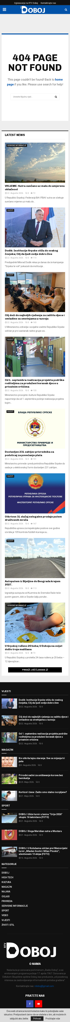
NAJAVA (6, 891)
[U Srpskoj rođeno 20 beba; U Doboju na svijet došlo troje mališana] (35, 623)
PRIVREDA (7, 901)
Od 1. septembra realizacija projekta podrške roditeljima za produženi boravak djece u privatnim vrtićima (34, 383)
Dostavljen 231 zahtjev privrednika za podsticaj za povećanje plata (29, 453)
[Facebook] (29, 1003)
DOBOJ (5, 872)
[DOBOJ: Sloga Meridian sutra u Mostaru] (9, 835)
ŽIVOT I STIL (8, 925)
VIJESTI (10, 210)
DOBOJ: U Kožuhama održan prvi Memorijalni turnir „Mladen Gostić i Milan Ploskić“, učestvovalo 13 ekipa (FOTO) (43, 851)
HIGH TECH (7, 877)
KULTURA (6, 882)
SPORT (5, 910)
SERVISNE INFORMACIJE (16, 145)
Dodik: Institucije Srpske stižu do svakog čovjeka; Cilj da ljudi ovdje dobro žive (31, 252)
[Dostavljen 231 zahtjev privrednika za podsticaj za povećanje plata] (35, 429)
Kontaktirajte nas (48, 3)
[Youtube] (38, 1003)
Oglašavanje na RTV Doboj (26, 3)
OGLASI (6, 896)
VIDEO (5, 915)
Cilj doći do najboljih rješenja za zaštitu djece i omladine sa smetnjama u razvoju (35, 317)
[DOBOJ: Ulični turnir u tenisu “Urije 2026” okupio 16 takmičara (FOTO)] (9, 818)
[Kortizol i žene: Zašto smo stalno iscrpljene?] (9, 796)
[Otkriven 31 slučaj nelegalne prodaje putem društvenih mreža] (35, 493)
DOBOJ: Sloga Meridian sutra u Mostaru (40, 831)
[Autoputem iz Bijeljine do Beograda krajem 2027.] (35, 558)
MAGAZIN (7, 887)
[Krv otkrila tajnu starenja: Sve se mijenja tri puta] (9, 762)
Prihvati (37, 1018)
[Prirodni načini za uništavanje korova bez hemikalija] (9, 779)
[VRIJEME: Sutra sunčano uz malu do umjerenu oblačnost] (35, 163)
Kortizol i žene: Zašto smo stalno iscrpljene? (43, 792)
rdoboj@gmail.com (44, 986)
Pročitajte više (53, 1018)
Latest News (15, 135)
